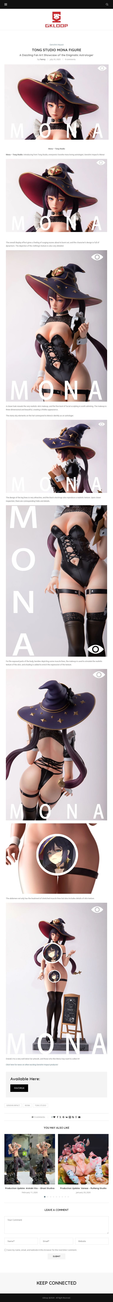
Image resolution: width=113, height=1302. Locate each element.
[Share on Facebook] (57, 1117)
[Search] (107, 4)
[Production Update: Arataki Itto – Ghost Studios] (29, 1159)
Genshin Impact (13, 1105)
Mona (27, 1105)
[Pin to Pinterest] (63, 1117)
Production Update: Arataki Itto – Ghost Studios (29, 1188)
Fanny (42, 59)
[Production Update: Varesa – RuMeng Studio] (83, 1159)
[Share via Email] (79, 1117)
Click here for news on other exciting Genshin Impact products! (32, 1065)
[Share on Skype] (73, 1117)
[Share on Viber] (76, 1117)
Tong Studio (40, 1105)
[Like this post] (54, 1117)
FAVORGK (19, 1088)
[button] (8, 1165)
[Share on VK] (66, 1117)
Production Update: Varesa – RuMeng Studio (83, 1188)
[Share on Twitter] (60, 1117)
